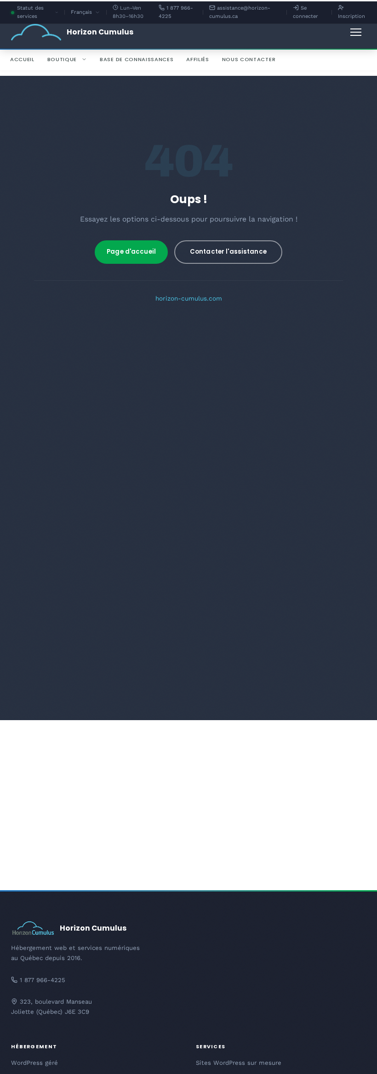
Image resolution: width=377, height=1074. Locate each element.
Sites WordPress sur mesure (238, 1062)
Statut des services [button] (37, 13)
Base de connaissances (136, 59)
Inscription (351, 16)
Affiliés (197, 59)
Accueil (22, 59)
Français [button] (85, 13)
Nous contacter (248, 59)
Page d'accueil (131, 251)
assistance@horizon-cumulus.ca (239, 12)
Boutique (62, 59)
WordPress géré (34, 1062)
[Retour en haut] (354, 1056)
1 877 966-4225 (176, 12)
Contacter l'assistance (228, 251)
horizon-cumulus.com (188, 298)
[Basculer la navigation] (356, 32)
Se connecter (305, 12)
